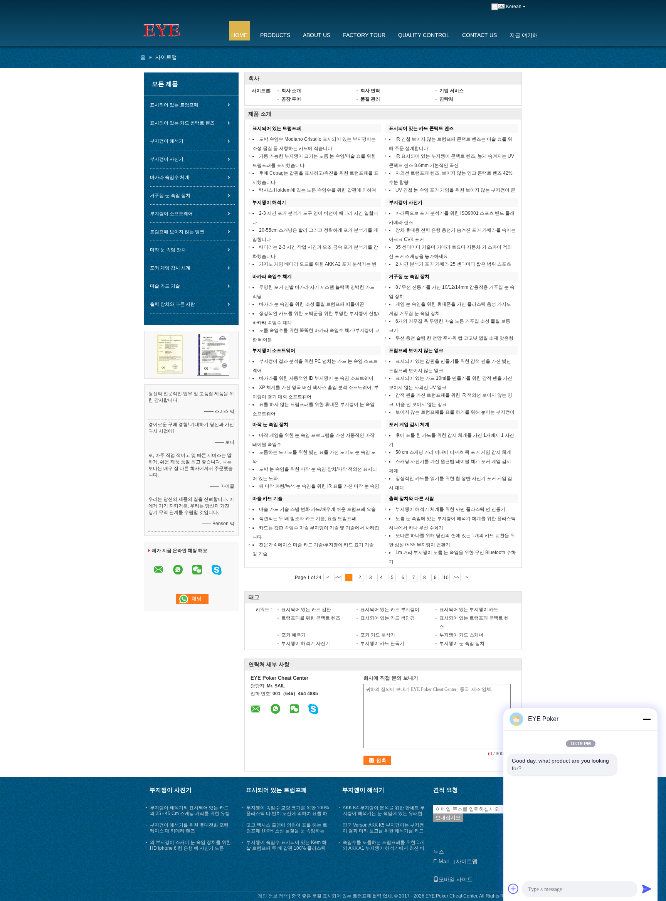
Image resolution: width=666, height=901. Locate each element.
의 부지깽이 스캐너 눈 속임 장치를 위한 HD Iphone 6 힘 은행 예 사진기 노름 (190, 845)
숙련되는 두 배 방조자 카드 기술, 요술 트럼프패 (307, 518)
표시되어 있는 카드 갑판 (306, 609)
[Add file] (513, 888)
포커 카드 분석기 (377, 635)
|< (327, 577)
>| (467, 577)
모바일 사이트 (456, 879)
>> (456, 577)
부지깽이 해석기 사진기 (305, 643)
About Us (316, 35)
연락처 (446, 99)
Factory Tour (364, 35)
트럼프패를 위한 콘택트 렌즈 (310, 618)
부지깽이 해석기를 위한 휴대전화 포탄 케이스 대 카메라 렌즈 (189, 828)
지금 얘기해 (524, 35)
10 (446, 577)
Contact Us (479, 35)
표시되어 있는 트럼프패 (174, 105)
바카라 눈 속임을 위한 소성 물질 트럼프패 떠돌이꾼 (311, 304)
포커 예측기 (293, 635)
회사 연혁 (370, 90)
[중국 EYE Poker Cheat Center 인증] (170, 354)
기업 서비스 (451, 90)
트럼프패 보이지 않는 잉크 (177, 231)
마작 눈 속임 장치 (168, 250)
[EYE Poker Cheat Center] (180, 30)
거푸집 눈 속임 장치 (170, 195)
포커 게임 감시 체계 (170, 268)
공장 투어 (291, 99)
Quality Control (423, 35)
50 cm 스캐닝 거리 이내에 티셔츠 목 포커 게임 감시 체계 (453, 452)
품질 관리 (370, 99)
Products (275, 35)
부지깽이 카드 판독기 (382, 643)
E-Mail (441, 861)
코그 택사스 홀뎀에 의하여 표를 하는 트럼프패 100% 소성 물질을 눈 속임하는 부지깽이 (286, 830)
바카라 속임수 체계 (169, 177)
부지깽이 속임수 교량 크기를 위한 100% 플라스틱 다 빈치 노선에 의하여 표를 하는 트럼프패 (287, 813)
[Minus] (646, 719)
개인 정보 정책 (273, 896)
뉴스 (438, 852)
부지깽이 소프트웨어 (171, 213)
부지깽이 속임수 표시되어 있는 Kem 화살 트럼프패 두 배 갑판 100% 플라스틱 (286, 845)
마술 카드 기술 (165, 286)
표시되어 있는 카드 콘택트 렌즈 (182, 123)
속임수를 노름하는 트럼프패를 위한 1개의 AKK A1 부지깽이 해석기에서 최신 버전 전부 (383, 848)
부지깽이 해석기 (166, 141)
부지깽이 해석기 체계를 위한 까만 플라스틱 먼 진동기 (450, 509)
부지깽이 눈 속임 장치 (461, 643)
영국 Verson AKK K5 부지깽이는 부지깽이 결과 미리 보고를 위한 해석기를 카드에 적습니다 (383, 830)
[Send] (647, 888)
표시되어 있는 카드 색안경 (387, 618)
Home (239, 35)
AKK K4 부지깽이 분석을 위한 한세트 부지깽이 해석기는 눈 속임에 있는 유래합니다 (384, 813)
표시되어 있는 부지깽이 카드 (468, 609)
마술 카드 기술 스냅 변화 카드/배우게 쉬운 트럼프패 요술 (317, 509)
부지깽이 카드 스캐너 (461, 635)
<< (338, 577)
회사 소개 (291, 90)
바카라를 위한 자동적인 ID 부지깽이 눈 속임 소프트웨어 (316, 378)
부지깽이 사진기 (166, 159)
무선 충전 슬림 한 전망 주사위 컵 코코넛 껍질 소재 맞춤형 (454, 338)
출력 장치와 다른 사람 (172, 304)
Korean (513, 6)
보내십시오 (448, 817)
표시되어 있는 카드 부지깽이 (389, 609)
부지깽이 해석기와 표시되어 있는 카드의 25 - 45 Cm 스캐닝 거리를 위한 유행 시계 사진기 (190, 813)
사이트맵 (467, 861)
